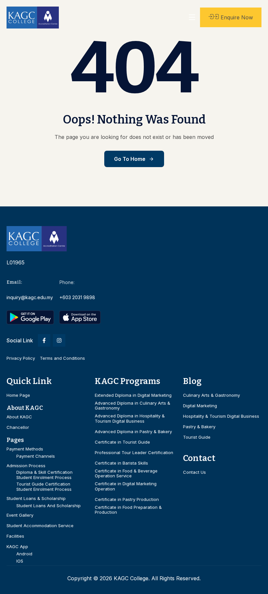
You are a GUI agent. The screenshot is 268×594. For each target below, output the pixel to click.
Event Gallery (20, 515)
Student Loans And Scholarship (48, 505)
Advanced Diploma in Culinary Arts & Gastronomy (132, 406)
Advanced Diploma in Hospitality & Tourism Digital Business (130, 418)
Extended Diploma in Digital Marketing (133, 395)
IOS (19, 561)
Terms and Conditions (62, 358)
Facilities (15, 536)
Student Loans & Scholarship (36, 498)
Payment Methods (25, 449)
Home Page (18, 395)
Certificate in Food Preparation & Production (128, 510)
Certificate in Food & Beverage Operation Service (126, 474)
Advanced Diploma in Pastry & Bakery (133, 431)
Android (24, 553)
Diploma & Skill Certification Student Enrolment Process (44, 475)
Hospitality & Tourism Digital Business (221, 416)
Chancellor (18, 427)
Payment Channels (35, 456)
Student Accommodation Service (40, 525)
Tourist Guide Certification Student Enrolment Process (44, 487)
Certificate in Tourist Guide (122, 442)
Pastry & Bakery (199, 426)
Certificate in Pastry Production (127, 499)
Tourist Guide (196, 437)
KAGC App (17, 546)
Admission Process (26, 465)
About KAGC (19, 416)
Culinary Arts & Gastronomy (211, 395)
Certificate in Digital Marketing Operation (126, 486)
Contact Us (194, 472)
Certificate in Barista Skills (121, 463)
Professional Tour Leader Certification (134, 452)
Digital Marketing (200, 405)
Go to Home (129, 159)
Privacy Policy (21, 358)
